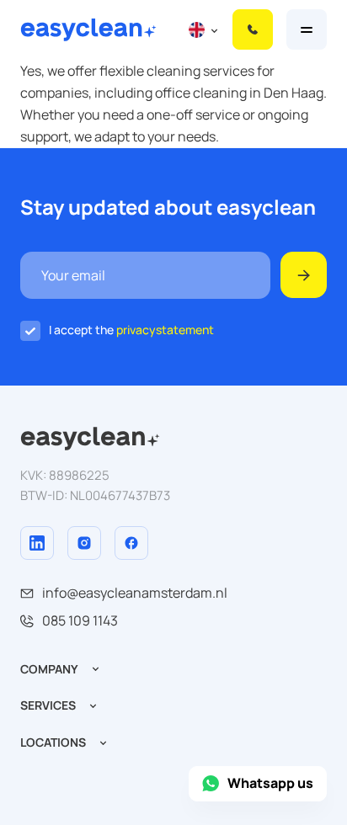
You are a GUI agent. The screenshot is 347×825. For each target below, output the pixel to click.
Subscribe (303, 275)
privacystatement (165, 330)
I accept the (131, 330)
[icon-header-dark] (90, 434)
